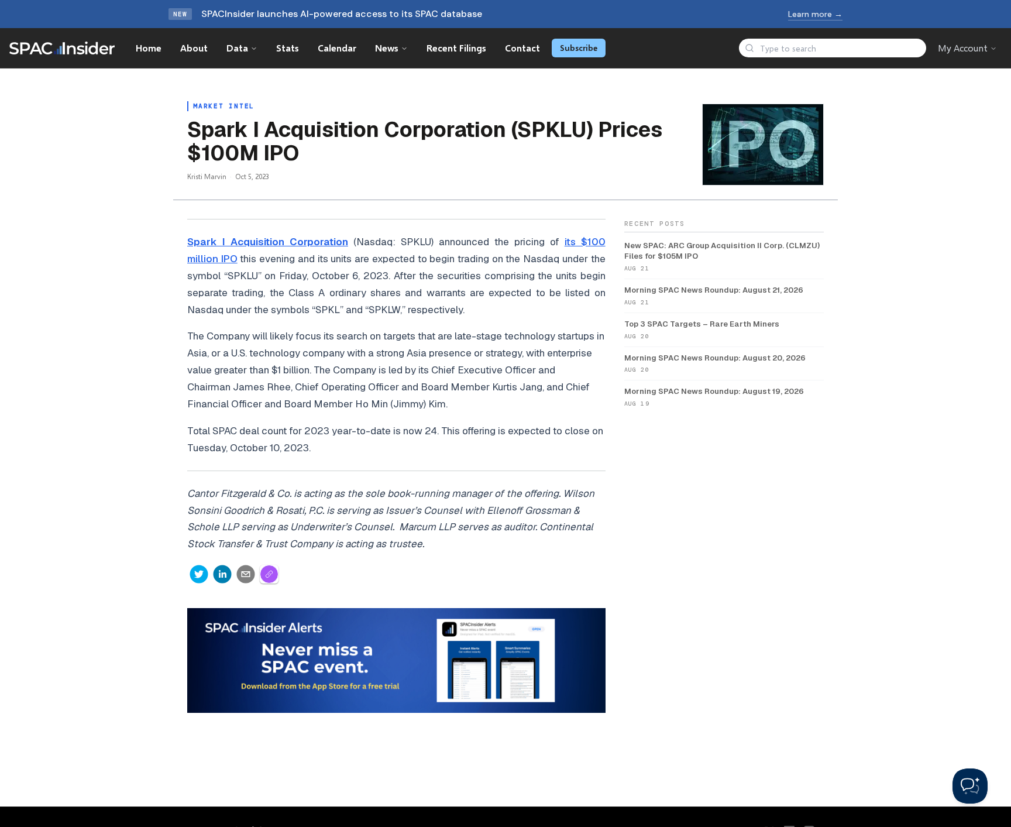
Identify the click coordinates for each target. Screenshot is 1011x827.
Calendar (337, 47)
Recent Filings (456, 47)
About (194, 47)
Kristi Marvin (206, 176)
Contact (522, 47)
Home (148, 47)
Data (237, 47)
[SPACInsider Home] (62, 48)
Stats (287, 47)
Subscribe (578, 48)
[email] (245, 574)
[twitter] (199, 574)
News (386, 47)
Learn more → (815, 14)
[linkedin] (222, 574)
